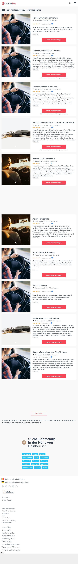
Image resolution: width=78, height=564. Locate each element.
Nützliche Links (8, 533)
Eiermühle (26, 464)
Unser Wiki (6, 530)
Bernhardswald (27, 457)
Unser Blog (6, 527)
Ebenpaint (35, 461)
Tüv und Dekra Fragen (11, 550)
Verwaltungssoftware (11, 544)
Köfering (45, 467)
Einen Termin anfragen (54, 40)
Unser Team (7, 500)
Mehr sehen (39, 413)
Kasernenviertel (27, 467)
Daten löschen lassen (8, 509)
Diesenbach (44, 457)
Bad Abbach (26, 454)
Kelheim (37, 467)
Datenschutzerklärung (9, 520)
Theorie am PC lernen (11, 547)
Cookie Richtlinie (7, 522)
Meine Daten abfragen (9, 511)
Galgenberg (35, 464)
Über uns (5, 497)
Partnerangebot (8, 536)
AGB (3, 516)
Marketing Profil (8, 538)
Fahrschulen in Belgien (15, 479)
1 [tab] (16, 41)
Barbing (35, 454)
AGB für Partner (7, 518)
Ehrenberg (44, 461)
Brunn (36, 457)
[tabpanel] (16, 29)
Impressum (5, 513)
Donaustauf (26, 461)
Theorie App (7, 541)
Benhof (42, 454)
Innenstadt (44, 464)
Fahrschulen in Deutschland (17, 482)
